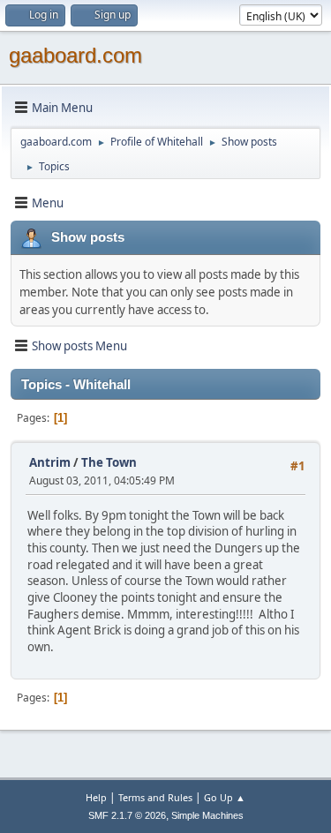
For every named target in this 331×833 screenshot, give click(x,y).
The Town (109, 462)
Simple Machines (207, 815)
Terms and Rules (155, 797)
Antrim (50, 462)
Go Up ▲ (224, 797)
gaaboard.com (75, 55)
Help (96, 797)
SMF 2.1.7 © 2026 (127, 815)
